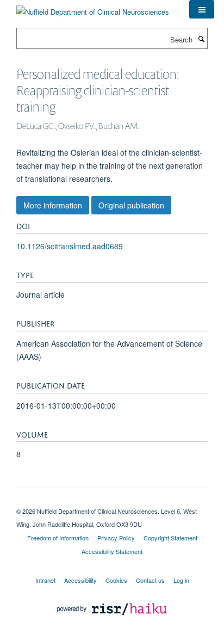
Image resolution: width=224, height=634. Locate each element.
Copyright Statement (170, 537)
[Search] (201, 39)
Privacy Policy (116, 537)
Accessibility (80, 580)
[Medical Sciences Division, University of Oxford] (112, 501)
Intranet (45, 580)
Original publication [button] (131, 205)
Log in (181, 580)
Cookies (116, 580)
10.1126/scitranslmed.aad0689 (69, 246)
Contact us (150, 580)
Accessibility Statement (112, 551)
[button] (201, 9)
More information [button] (52, 205)
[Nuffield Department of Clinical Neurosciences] (92, 8)
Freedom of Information (58, 537)
